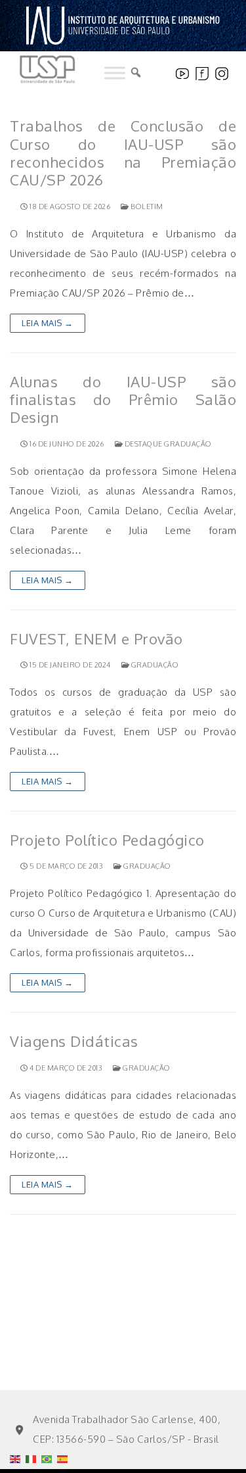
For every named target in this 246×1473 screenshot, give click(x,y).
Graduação (153, 664)
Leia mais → (47, 323)
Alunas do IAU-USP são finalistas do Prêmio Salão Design (123, 400)
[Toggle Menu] (114, 73)
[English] (18, 1425)
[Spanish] (65, 1425)
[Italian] (33, 1425)
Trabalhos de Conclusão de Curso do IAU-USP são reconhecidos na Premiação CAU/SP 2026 (123, 153)
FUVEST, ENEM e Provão (96, 639)
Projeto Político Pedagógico (107, 840)
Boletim (146, 206)
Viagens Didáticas (74, 1041)
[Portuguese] (49, 1425)
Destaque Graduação (167, 443)
